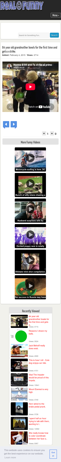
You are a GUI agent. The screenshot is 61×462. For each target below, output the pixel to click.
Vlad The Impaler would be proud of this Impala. (39, 377)
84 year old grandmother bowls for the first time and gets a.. (39, 320)
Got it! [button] (53, 454)
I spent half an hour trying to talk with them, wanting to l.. (39, 421)
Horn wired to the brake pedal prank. (37, 405)
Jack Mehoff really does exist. (37, 347)
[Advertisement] (31, 27)
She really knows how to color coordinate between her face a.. (38, 435)
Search (54, 35)
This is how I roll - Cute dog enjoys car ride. (39, 361)
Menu (55, 15)
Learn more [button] (10, 457)
